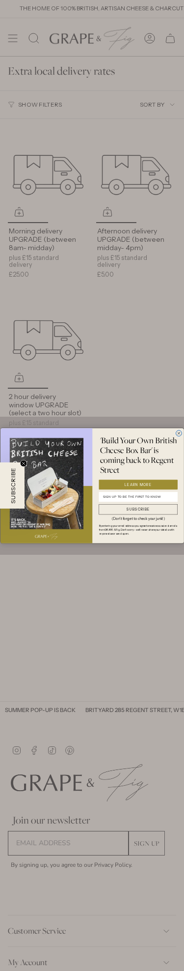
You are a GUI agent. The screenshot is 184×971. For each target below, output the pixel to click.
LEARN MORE (138, 484)
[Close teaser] (23, 463)
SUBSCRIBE (138, 509)
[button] (12, 485)
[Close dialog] (179, 433)
